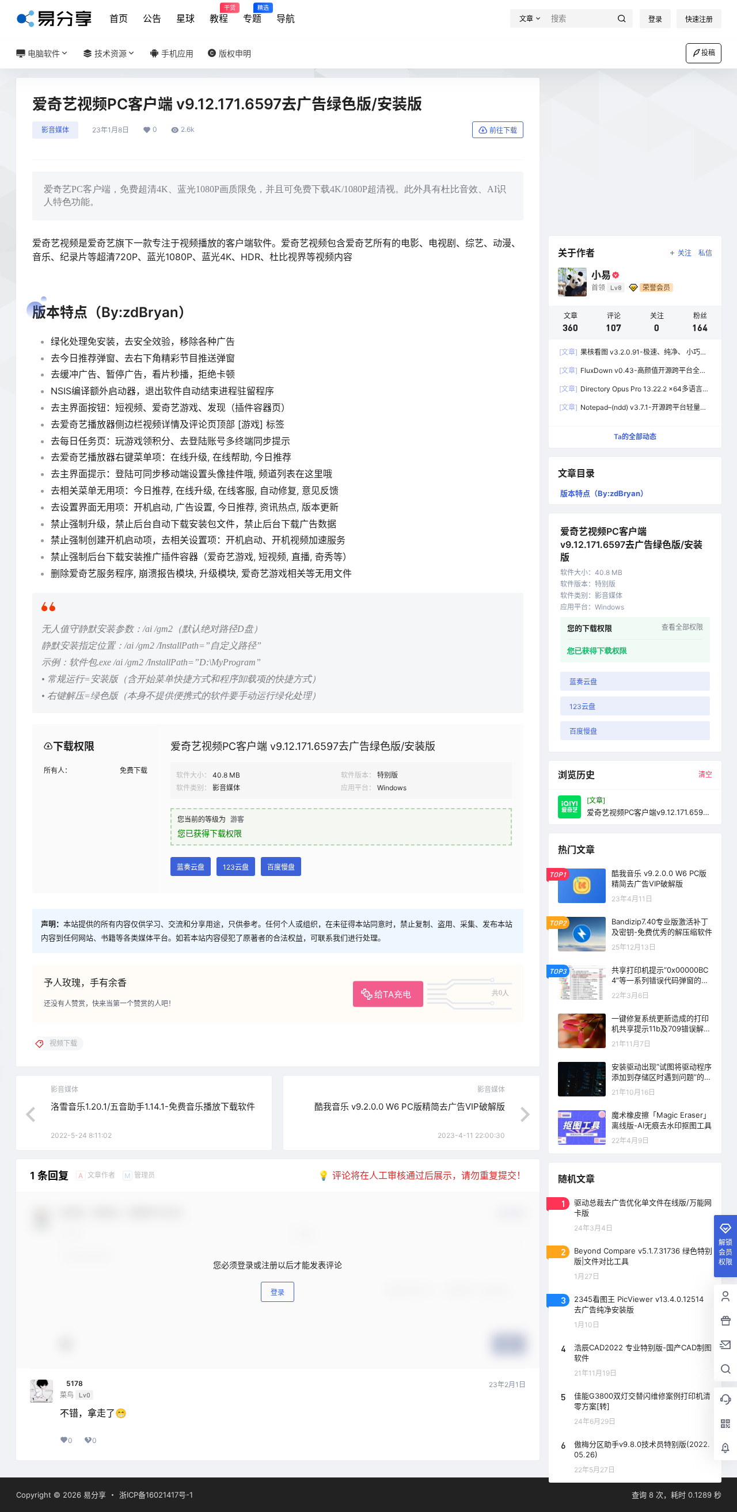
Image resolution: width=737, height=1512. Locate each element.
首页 (118, 18)
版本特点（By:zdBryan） (604, 493)
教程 (219, 14)
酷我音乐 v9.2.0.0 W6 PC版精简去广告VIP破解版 (409, 1106)
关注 (685, 253)
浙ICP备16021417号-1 (156, 1494)
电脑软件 (42, 53)
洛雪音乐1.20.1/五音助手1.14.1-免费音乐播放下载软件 (153, 1106)
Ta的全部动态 (635, 436)
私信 (705, 253)
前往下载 (503, 130)
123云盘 (236, 867)
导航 (285, 18)
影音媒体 (55, 129)
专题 (252, 14)
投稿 (708, 52)
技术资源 (109, 53)
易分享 (93, 1494)
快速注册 (699, 19)
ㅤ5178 (71, 1383)
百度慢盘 (281, 867)
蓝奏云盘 (190, 867)
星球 (185, 18)
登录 (655, 19)
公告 (152, 18)
